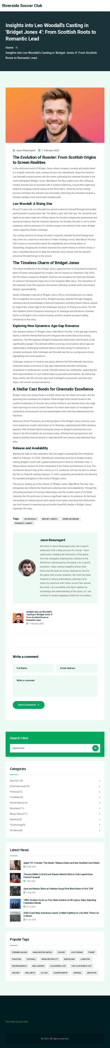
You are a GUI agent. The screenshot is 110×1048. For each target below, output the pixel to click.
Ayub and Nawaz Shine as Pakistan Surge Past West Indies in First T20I (58, 888)
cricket (61, 952)
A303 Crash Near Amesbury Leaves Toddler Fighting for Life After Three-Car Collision (61, 914)
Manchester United (42, 952)
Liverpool (85, 959)
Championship (60, 973)
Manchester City (50, 959)
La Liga (44, 973)
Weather (16, 819)
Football (16, 797)
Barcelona (69, 959)
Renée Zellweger (71, 519)
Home (9, 47)
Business (17, 808)
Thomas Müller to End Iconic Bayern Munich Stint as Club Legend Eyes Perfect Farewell (58, 876)
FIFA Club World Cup (82, 966)
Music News (19, 813)
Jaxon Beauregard (26, 150)
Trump (91, 952)
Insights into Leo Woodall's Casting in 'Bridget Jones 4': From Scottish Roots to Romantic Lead (39, 616)
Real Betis (30, 973)
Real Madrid (38, 966)
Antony (15, 973)
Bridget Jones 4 (49, 519)
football (31, 959)
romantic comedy (24, 523)
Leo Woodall (30, 519)
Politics (16, 791)
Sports (16, 780)
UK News (16, 830)
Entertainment (20, 786)
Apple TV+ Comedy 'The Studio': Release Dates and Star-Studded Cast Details (61, 863)
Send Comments (27, 704)
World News (19, 802)
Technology (17, 824)
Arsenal (77, 973)
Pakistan (16, 959)
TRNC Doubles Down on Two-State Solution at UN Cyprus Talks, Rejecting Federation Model (59, 901)
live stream (76, 952)
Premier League (19, 952)
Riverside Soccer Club (22, 5)
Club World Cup (58, 966)
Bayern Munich (19, 966)
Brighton (91, 973)
